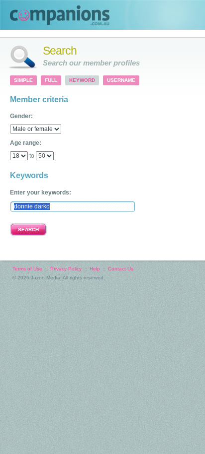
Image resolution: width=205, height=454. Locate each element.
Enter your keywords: (40, 192)
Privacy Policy (66, 268)
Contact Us (120, 268)
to (31, 155)
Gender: (21, 116)
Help (95, 268)
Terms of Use (27, 268)
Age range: (25, 142)
